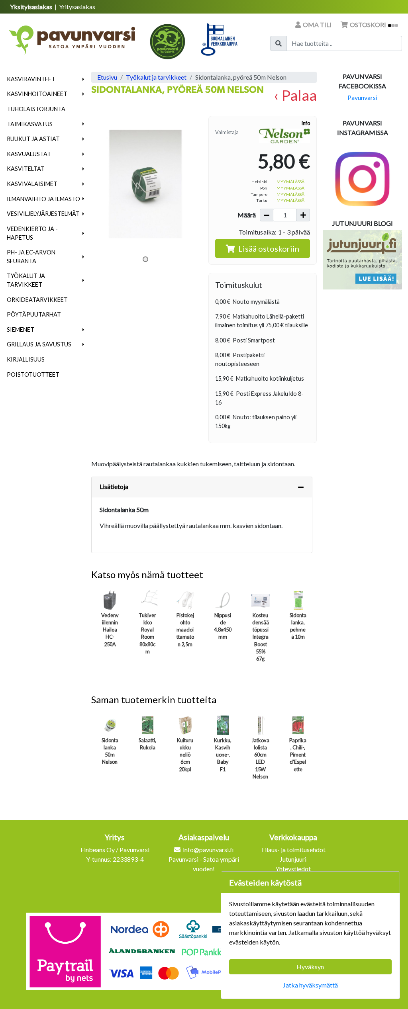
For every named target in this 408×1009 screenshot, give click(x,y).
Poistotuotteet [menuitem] (33, 374)
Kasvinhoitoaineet (37, 93)
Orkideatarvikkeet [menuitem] (37, 299)
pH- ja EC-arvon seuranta (31, 256)
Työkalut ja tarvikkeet (26, 280)
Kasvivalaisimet (32, 183)
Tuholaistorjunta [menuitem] (36, 109)
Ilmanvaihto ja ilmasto (43, 199)
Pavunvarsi (362, 97)
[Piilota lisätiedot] (301, 487)
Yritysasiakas (77, 6)
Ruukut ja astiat (33, 138)
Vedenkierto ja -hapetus (32, 233)
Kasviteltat (26, 168)
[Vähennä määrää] (266, 215)
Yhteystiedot (293, 868)
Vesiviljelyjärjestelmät (43, 213)
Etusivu (107, 77)
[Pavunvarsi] (72, 37)
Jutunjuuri (293, 859)
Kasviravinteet (31, 79)
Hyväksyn (310, 966)
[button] (83, 79)
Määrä (246, 215)
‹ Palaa (295, 95)
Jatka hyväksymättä (310, 985)
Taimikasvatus (30, 124)
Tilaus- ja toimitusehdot (293, 849)
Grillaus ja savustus (39, 344)
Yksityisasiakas (31, 6)
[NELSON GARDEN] (284, 135)
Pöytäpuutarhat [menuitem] (34, 314)
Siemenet (20, 329)
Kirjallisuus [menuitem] (26, 359)
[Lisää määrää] (303, 215)
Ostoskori (368, 24)
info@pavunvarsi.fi (208, 849)
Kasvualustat (29, 154)
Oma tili (317, 24)
